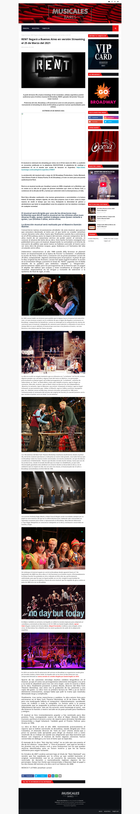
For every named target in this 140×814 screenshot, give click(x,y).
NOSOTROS (107, 811)
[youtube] (109, 1)
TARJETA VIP (107, 241)
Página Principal (25, 35)
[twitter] (118, 1)
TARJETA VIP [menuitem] (46, 28)
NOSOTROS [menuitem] (35, 28)
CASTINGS (91, 241)
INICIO (100, 811)
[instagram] (115, 1)
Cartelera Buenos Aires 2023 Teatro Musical (105, 209)
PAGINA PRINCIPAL (93, 238)
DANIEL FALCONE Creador (111, 238)
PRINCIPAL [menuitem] (26, 28)
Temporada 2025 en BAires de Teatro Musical (106, 225)
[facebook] (112, 1)
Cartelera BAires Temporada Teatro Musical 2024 (106, 217)
